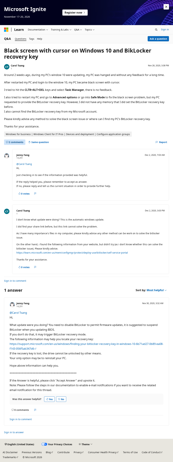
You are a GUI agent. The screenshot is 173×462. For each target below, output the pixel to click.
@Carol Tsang (24, 164)
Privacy (78, 452)
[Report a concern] (35, 193)
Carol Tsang (17, 65)
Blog (48, 452)
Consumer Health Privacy (102, 452)
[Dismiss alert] (166, 6)
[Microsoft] (6, 29)
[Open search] (156, 30)
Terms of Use (130, 452)
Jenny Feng (22, 155)
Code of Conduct (151, 452)
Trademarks (9, 457)
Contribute (63, 452)
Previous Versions (32, 452)
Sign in (165, 29)
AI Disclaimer (10, 452)
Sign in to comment (15, 280)
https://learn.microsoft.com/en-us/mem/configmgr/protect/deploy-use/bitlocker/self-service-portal (72, 252)
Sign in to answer (14, 432)
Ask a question (158, 38)
